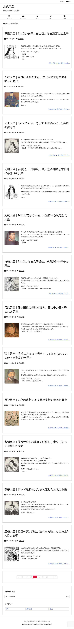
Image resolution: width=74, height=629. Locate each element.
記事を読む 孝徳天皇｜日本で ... (59, 517)
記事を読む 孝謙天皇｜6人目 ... (59, 63)
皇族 (51, 609)
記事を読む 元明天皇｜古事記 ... (59, 201)
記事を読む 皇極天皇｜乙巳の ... (59, 563)
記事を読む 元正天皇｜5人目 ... (59, 155)
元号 (7, 609)
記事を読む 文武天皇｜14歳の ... (59, 247)
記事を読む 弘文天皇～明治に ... (59, 385)
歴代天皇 (21, 39)
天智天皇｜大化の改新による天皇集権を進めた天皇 (35, 399)
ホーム (7, 23)
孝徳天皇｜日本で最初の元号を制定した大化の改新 (35, 489)
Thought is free (47, 624)
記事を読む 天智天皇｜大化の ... (59, 428)
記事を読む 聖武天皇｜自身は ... (59, 109)
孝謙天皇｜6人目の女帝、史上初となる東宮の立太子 (36, 33)
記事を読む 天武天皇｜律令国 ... (59, 339)
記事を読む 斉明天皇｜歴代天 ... (59, 475)
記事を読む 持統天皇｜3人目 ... (59, 293)
